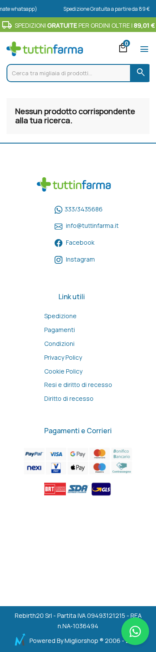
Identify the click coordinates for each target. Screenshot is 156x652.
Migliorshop (81, 640)
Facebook (80, 242)
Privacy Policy (63, 357)
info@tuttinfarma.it (92, 225)
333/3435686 (84, 209)
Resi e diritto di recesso (78, 384)
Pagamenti (59, 330)
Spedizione (60, 316)
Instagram (80, 259)
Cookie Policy (63, 371)
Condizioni (59, 343)
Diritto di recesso (69, 398)
